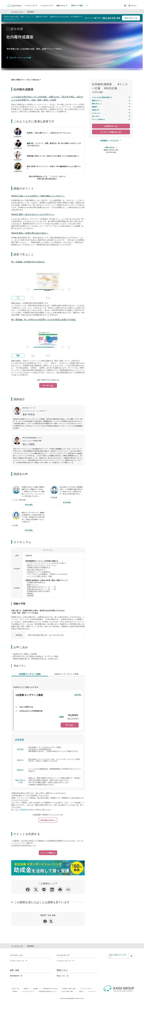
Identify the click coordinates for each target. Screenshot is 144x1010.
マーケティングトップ (17, 961)
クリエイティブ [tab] (46, 5)
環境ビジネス (61, 976)
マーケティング (17, 11)
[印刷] (60, 889)
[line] (43, 889)
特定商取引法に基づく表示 (51, 988)
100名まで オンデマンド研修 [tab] (66, 674)
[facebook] (27, 889)
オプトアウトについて (29, 991)
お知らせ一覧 (16, 988)
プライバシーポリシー (87, 988)
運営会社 (27, 988)
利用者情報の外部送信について (48, 991)
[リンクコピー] (68, 889)
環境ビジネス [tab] (61, 5)
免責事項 (36, 988)
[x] (35, 889)
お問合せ (82, 991)
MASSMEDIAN (14, 976)
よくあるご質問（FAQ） (68, 991)
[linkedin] (52, 889)
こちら (33, 845)
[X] (51, 921)
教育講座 (30, 11)
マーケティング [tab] (30, 5)
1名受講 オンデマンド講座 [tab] (30, 674)
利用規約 (15, 991)
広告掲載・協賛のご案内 (70, 988)
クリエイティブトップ (64, 961)
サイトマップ (92, 991)
